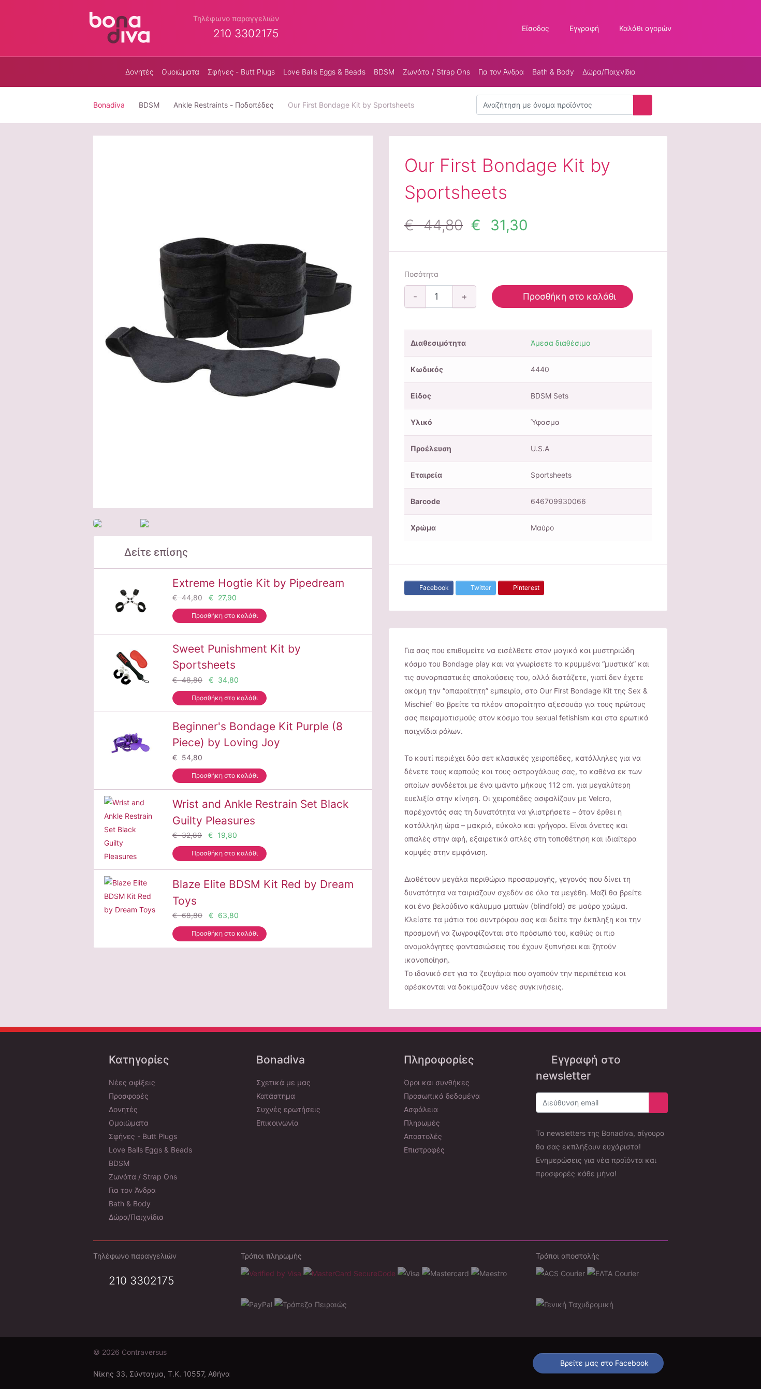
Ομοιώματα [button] (180, 71)
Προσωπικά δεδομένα (441, 1095)
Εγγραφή (583, 28)
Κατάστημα (274, 1095)
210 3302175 (140, 1280)
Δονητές (122, 1109)
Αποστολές (422, 1136)
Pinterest (525, 588)
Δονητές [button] (139, 71)
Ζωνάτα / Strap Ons (142, 1176)
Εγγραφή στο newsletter (578, 1068)
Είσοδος (534, 28)
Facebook (433, 588)
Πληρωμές (421, 1122)
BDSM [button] (384, 71)
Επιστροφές (423, 1149)
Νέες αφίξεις (131, 1082)
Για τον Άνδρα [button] (501, 71)
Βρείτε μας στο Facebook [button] (603, 1362)
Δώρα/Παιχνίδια (609, 71)
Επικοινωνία (276, 1122)
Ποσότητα (421, 274)
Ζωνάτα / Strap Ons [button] (436, 71)
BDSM (118, 1163)
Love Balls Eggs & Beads (149, 1149)
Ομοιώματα (128, 1122)
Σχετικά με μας (282, 1082)
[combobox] (555, 105)
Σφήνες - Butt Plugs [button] (241, 71)
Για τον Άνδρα (131, 1190)
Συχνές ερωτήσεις (287, 1109)
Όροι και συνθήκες (436, 1082)
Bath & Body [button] (553, 71)
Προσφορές (128, 1095)
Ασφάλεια (420, 1109)
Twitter (480, 588)
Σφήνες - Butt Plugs (142, 1136)
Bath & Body (129, 1203)
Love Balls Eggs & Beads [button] (324, 71)
